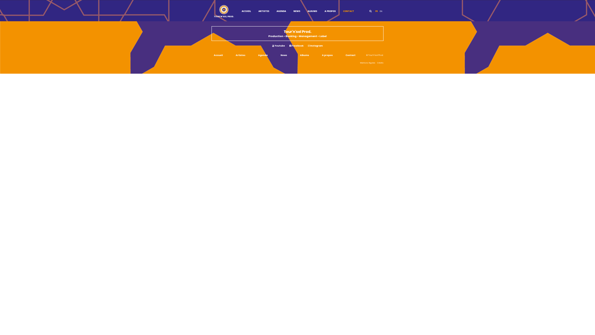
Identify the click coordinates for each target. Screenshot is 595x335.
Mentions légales (367, 63)
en (381, 11)
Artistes (263, 11)
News (296, 11)
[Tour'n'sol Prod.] (224, 10)
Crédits (380, 63)
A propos (330, 11)
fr (376, 11)
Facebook (297, 45)
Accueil (246, 11)
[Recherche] (370, 11)
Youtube (279, 45)
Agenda (281, 11)
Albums (312, 11)
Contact (348, 11)
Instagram (316, 45)
